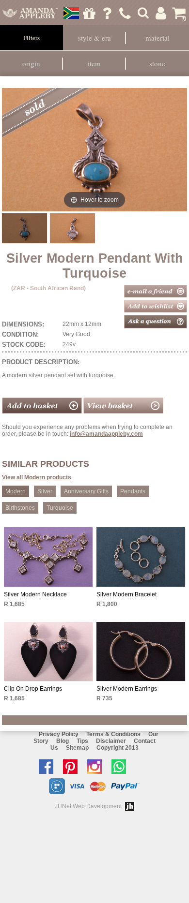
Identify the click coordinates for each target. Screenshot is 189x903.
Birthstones (20, 507)
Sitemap (77, 747)
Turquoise (60, 507)
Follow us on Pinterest (72, 766)
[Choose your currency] (71, 13)
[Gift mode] (89, 13)
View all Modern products (36, 477)
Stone (157, 63)
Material (157, 38)
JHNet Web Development (88, 806)
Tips (82, 741)
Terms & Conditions (113, 734)
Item (94, 63)
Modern (15, 491)
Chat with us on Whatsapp (121, 766)
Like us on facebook (48, 766)
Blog (62, 741)
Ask (107, 13)
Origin (31, 63)
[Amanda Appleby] (30, 13)
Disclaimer (111, 741)
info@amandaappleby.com (106, 433)
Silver (44, 491)
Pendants (132, 491)
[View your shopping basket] (123, 411)
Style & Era (94, 38)
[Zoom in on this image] (24, 228)
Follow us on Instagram (97, 766)
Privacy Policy (59, 734)
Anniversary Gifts (86, 491)
